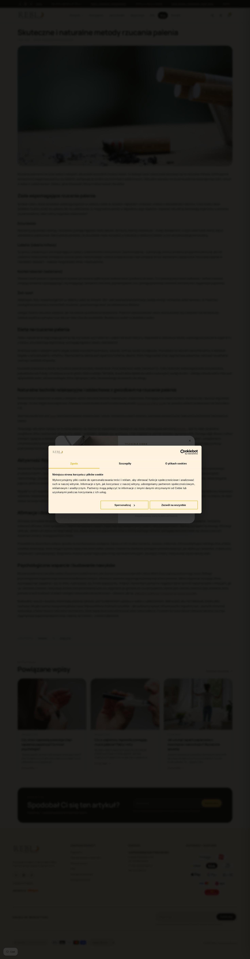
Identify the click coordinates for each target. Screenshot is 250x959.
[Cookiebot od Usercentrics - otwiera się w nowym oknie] (183, 452)
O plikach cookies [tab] (176, 463)
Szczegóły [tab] (125, 463)
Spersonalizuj (122, 505)
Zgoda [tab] (74, 463)
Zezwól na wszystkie (173, 505)
